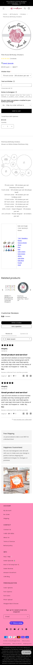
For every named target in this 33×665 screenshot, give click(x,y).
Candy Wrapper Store (14, 641)
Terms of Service (9, 541)
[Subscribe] (27, 617)
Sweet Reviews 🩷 (9, 568)
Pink (19, 247)
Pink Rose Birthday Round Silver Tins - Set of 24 (22, 298)
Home (5, 14)
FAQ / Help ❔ (8, 557)
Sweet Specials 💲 (9, 561)
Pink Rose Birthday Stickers (12, 17)
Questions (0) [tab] (24, 333)
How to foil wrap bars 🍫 (11, 564)
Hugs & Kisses (22, 243)
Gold (19, 265)
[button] (3, 8)
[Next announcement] (30, 3)
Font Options (8, 592)
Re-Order (7, 514)
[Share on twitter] (31, 376)
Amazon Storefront (10, 572)
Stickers (23, 14)
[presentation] (2, 290)
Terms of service (16, 643)
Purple (20, 263)
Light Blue (21, 258)
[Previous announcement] (3, 3)
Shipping (6, 518)
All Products (14, 14)
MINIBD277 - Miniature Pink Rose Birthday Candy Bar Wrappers (8, 299)
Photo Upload (8, 600)
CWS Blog (7, 576)
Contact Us (7, 529)
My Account (7, 510)
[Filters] (3, 339)
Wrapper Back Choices (11, 603)
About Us (6, 537)
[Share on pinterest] (27, 376)
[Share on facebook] (24, 376)
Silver (19, 245)
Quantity (3, 122)
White (20, 256)
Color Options (8, 588)
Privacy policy (7, 643)
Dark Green (21, 254)
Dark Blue (21, 260)
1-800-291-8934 (9, 533)
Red (19, 249)
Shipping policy (27, 643)
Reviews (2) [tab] (9, 333)
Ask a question (16, 326)
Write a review (16, 323)
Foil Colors (7, 596)
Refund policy (8, 545)
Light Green (21, 252)
